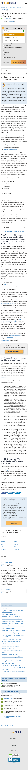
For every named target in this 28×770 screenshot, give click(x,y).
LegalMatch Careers (14, 750)
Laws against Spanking (8, 663)
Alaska (15, 541)
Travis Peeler (7, 18)
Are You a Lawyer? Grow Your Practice (14, 231)
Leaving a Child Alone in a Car (9, 654)
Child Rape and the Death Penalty (11, 665)
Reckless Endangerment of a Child (11, 641)
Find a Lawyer (4, 7)
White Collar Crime (9, 57)
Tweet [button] (10, 492)
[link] (3, 722)
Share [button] (3, 492)
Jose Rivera (11, 21)
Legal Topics (12, 7)
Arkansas (16, 544)
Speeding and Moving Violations (13, 47)
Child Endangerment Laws (9, 614)
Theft (6, 55)
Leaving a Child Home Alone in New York (12, 621)
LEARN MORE (14, 523)
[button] (26, 3)
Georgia (16, 552)
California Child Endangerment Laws (11, 639)
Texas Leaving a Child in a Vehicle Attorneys (13, 630)
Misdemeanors (8, 50)
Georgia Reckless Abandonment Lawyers (13, 626)
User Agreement (14, 738)
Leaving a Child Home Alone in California (12, 623)
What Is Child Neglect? (8, 648)
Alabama (3, 541)
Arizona (2, 544)
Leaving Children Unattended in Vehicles (12, 661)
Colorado (16, 547)
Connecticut (4, 549)
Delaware (16, 549)
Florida (2, 552)
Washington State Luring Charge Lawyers (13, 633)
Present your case (8, 698)
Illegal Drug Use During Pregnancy (11, 646)
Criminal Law (20, 7)
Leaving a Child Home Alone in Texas (11, 616)
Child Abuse (5, 9)
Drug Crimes (7, 45)
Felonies (6, 52)
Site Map (14, 745)
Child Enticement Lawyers (9, 628)
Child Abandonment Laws (9, 644)
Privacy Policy (14, 741)
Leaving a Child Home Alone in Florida (12, 619)
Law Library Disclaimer (7, 725)
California (3, 547)
